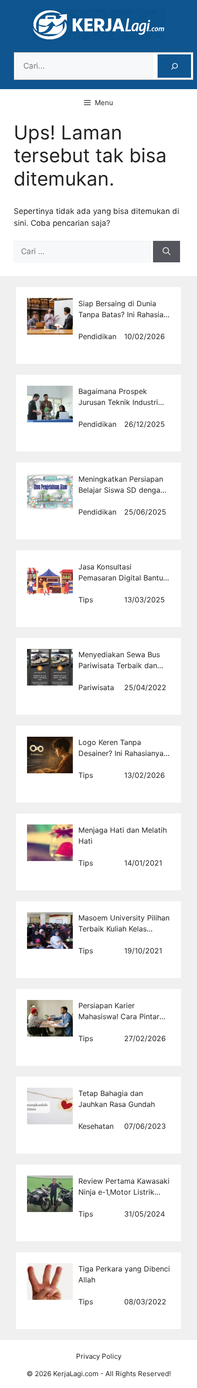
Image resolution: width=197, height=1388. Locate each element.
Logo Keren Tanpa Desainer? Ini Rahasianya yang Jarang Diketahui (121, 753)
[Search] (174, 66)
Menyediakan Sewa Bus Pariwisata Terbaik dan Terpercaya (119, 665)
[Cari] (166, 252)
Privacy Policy (98, 1356)
